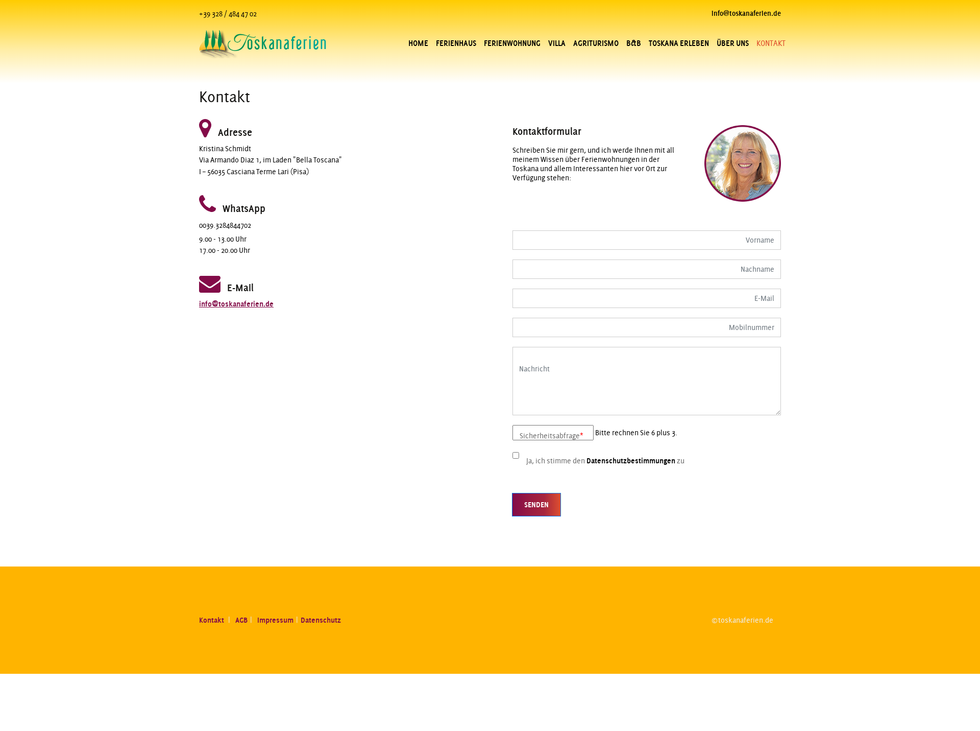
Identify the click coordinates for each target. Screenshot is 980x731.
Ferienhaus (456, 43)
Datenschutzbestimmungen (630, 460)
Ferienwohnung (512, 43)
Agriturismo (596, 43)
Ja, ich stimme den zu (605, 460)
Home (418, 43)
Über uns (733, 43)
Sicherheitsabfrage (551, 435)
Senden (536, 504)
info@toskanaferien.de (236, 304)
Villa (557, 43)
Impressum (275, 620)
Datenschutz (321, 620)
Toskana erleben (679, 43)
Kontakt (212, 620)
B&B (633, 43)
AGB (241, 620)
